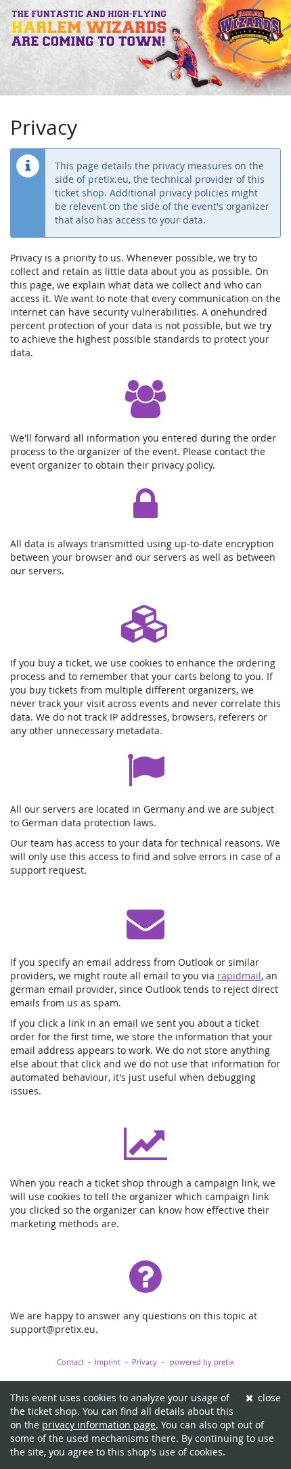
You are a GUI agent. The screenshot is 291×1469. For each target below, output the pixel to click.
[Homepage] (145, 47)
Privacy (144, 1362)
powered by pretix (202, 1362)
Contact (70, 1362)
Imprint (107, 1362)
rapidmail (239, 975)
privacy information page (99, 1424)
